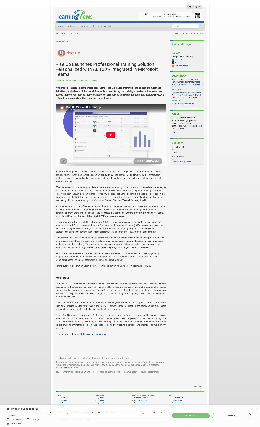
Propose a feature (141, 400)
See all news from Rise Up (183, 104)
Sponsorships (139, 403)
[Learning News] (75, 15)
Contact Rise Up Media (181, 162)
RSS (202, 34)
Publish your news (141, 398)
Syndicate (101, 403)
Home (58, 34)
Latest (62, 398)
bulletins (71, 26)
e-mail (186, 34)
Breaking (63, 400)
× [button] (257, 408)
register (107, 26)
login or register (194, 7)
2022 (78, 34)
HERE (147, 266)
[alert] (130, 416)
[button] (86, 423)
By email (100, 398)
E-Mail (174, 152)
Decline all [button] (231, 416)
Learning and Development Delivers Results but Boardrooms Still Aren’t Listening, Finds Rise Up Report (186, 95)
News (64, 34)
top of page (198, 386)
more (174, 133)
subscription (66, 367)
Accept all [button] (191, 416)
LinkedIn (195, 34)
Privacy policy (177, 400)
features (84, 26)
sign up (95, 26)
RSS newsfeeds (181, 66)
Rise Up (71, 34)
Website (175, 149)
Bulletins (63, 403)
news (60, 26)
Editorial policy (177, 398)
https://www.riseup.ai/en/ (93, 334)
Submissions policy (179, 403)
